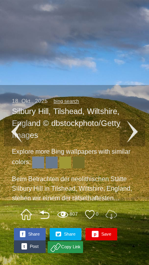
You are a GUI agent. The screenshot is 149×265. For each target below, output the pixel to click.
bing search (66, 101)
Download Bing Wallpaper (111, 214)
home (26, 214)
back (44, 214)
